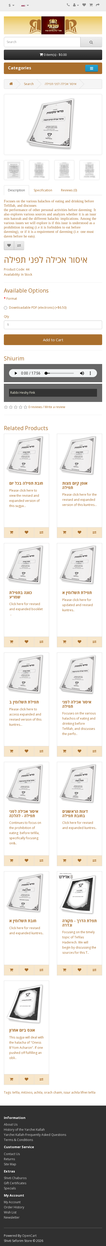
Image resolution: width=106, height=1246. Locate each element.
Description (16, 190)
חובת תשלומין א (22, 920)
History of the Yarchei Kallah (24, 1129)
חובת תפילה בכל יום (26, 483)
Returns (9, 1159)
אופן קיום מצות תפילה (74, 485)
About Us (10, 1124)
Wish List (10, 1212)
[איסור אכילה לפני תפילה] (53, 124)
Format (11, 298)
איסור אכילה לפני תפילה (60, 84)
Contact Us (12, 1154)
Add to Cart (53, 339)
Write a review (55, 407)
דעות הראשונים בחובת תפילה (75, 813)
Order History (14, 1207)
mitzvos (26, 1092)
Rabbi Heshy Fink (22, 392)
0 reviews (35, 407)
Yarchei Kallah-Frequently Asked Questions (35, 1135)
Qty (6, 316)
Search (29, 84)
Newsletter (12, 1217)
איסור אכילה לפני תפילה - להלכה (23, 813)
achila (38, 1092)
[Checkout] (98, 5)
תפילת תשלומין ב (24, 701)
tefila (16, 1092)
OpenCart (29, 1235)
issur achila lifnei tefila (79, 1092)
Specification (43, 190)
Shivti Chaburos (15, 1178)
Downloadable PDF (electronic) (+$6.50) (37, 307)
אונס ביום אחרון (22, 1030)
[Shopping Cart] (91, 5)
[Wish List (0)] (84, 5)
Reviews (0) (69, 190)
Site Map (10, 1164)
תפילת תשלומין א (77, 592)
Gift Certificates (15, 1183)
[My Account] (76, 5)
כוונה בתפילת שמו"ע (20, 594)
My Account (12, 1202)
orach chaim (53, 1092)
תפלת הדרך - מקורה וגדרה (79, 923)
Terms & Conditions (18, 1140)
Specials (10, 1188)
